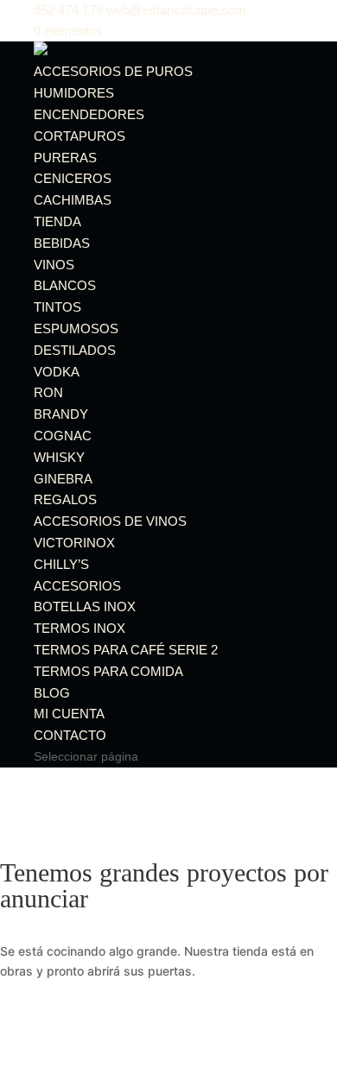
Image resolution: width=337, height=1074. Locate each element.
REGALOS (65, 499)
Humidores (74, 92)
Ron (48, 392)
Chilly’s (61, 564)
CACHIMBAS (72, 200)
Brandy (61, 414)
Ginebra (63, 478)
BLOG (52, 692)
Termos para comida (108, 671)
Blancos (65, 285)
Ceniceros (72, 178)
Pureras (65, 157)
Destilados (75, 350)
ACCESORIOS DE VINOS (110, 521)
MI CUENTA (69, 713)
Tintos (57, 307)
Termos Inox (79, 628)
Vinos (54, 264)
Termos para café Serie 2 (126, 649)
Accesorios (77, 585)
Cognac (63, 435)
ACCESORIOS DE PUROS (113, 71)
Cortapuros (79, 136)
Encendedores (89, 114)
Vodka (56, 371)
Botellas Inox (85, 606)
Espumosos (76, 328)
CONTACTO (70, 735)
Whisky (59, 457)
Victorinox (74, 542)
